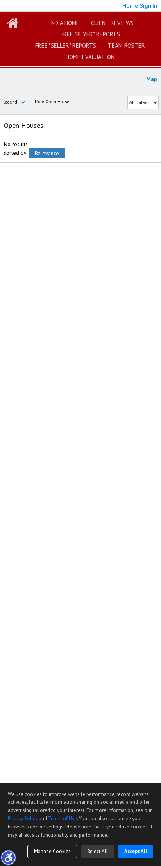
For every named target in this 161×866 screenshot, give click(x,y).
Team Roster (126, 45)
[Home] (13, 23)
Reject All (98, 851)
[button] (8, 857)
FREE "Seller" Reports (65, 45)
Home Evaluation (90, 57)
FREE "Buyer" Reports (90, 34)
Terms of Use (62, 818)
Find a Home (63, 23)
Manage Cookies (52, 851)
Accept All (135, 851)
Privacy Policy (23, 818)
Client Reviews (112, 23)
